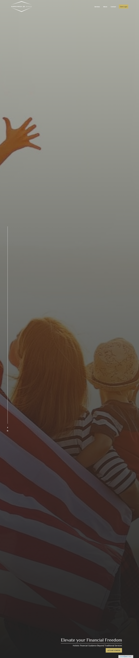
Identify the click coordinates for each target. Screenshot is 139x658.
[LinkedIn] (7, 431)
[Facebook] (7, 428)
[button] (97, 6)
